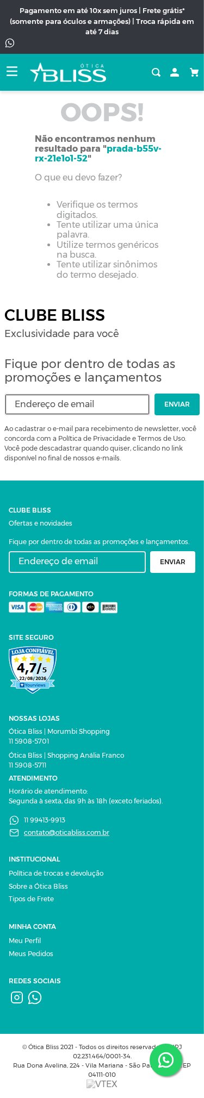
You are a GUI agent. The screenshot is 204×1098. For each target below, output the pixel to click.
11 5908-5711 (27, 765)
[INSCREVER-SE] (177, 404)
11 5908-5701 (29, 741)
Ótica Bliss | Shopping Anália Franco (66, 755)
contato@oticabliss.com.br (66, 832)
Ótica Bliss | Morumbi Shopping (59, 731)
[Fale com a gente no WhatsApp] (166, 1060)
